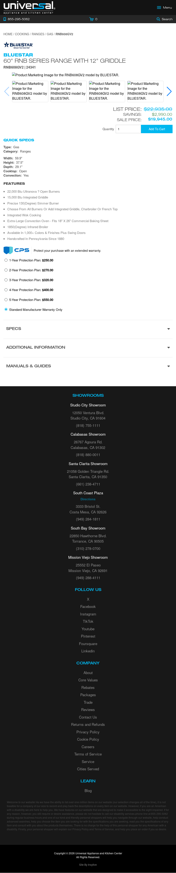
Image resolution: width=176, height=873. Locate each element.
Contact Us (88, 717)
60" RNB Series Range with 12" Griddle (64, 60)
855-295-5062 (159, 813)
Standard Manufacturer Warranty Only (35, 309)
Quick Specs (18, 140)
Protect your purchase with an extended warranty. (67, 250)
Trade (88, 702)
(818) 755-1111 (88, 425)
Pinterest (88, 636)
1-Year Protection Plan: (31, 260)
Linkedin (88, 650)
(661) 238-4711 (88, 484)
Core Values (88, 679)
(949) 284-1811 (88, 519)
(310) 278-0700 (88, 548)
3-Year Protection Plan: (31, 280)
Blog (88, 790)
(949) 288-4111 (88, 577)
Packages (88, 694)
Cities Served (88, 768)
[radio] (29, 261)
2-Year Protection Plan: (31, 270)
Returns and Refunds (88, 724)
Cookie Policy (88, 739)
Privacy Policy (88, 731)
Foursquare (88, 643)
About (88, 672)
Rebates (88, 687)
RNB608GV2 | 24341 (19, 68)
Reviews (88, 709)
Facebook (88, 606)
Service (88, 761)
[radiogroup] (88, 286)
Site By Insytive (88, 864)
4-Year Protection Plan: (31, 289)
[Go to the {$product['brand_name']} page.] (18, 44)
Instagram (88, 614)
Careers (88, 746)
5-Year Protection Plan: (31, 299)
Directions (88, 499)
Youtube (88, 628)
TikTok (88, 621)
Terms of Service (88, 754)
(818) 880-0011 (88, 454)
